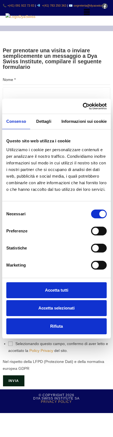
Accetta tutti (56, 290)
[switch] (99, 231)
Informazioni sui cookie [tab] (84, 121)
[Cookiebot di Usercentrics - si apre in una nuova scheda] (83, 106)
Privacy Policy (56, 402)
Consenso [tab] (16, 121)
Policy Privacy (41, 350)
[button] (86, 12)
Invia (14, 381)
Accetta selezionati (56, 308)
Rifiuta (56, 326)
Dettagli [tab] (43, 121)
